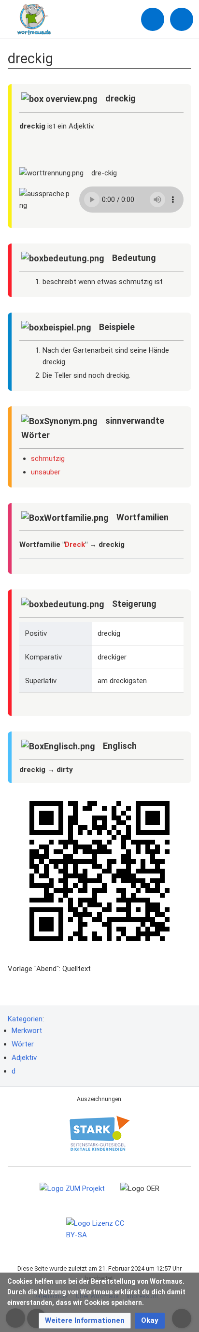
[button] (85, 1321)
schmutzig (48, 458)
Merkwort (27, 1030)
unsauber (45, 472)
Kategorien (25, 1019)
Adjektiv (24, 1057)
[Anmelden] (152, 19)
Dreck (75, 544)
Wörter (23, 1044)
